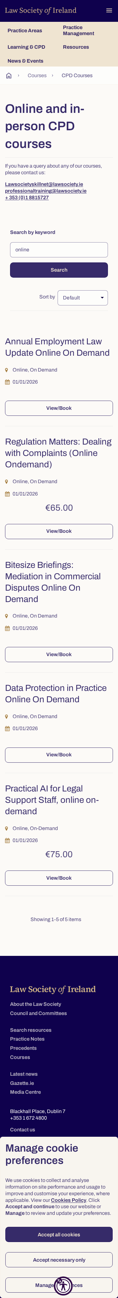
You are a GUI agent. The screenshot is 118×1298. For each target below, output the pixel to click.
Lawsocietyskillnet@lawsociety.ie (44, 184)
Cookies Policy (68, 1200)
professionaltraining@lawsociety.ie (46, 191)
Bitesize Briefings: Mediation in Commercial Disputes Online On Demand (53, 582)
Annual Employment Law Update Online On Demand (57, 347)
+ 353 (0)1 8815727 (27, 197)
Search (59, 270)
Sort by (47, 296)
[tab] (31, 30)
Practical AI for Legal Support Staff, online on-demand (52, 800)
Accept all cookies (59, 1234)
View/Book (59, 408)
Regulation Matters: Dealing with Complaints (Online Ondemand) (58, 453)
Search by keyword (32, 232)
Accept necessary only (59, 1260)
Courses (37, 75)
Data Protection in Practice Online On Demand (56, 693)
